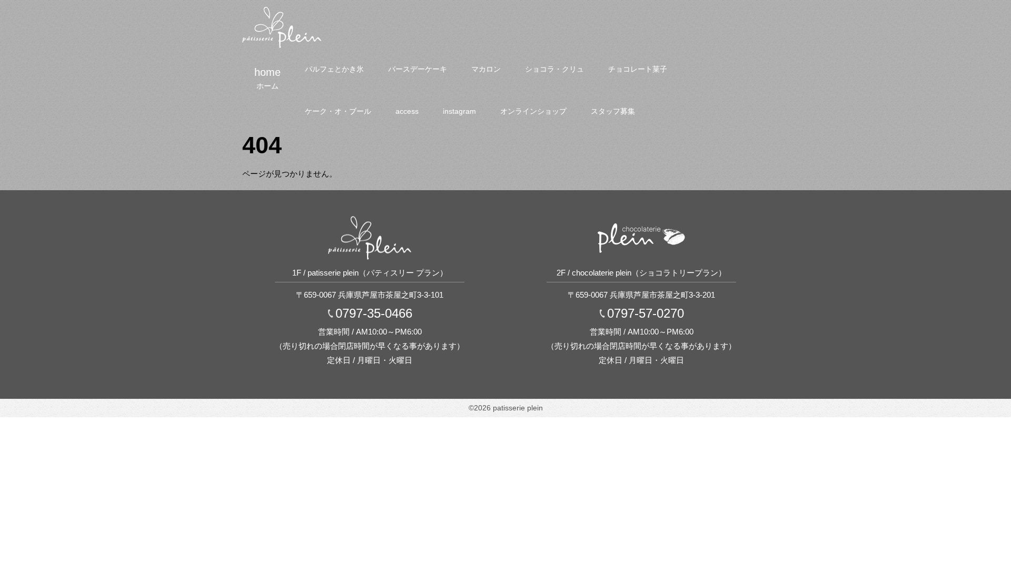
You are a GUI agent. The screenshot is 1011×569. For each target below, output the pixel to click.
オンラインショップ (533, 111)
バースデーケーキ (417, 69)
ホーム (267, 86)
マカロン (486, 69)
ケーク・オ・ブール (338, 111)
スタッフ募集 (613, 111)
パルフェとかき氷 (334, 69)
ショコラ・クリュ (554, 69)
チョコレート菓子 (637, 69)
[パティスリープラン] (281, 10)
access (407, 111)
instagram (459, 111)
